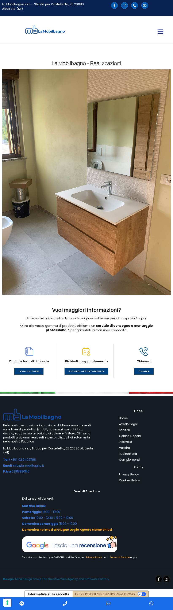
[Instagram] (166, 579)
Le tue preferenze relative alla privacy (105, 593)
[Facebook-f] (158, 579)
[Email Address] (108, 603)
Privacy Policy (94, 557)
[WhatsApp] (151, 603)
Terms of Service (120, 557)
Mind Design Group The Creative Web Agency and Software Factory (56, 579)
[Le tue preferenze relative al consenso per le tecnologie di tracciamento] (7, 603)
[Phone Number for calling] (64, 603)
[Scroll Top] (21, 603)
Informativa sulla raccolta (48, 594)
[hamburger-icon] (160, 31)
